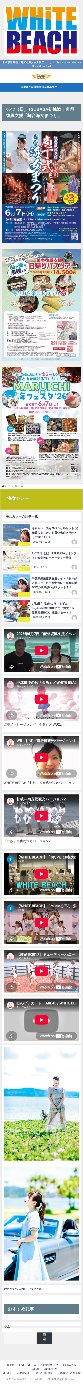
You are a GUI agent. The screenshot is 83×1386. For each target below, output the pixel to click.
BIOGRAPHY (68, 1365)
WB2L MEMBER (45, 1373)
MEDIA (32, 1365)
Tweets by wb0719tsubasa (23, 1289)
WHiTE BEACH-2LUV (44, 1369)
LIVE (22, 1365)
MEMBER (8, 1373)
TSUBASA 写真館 (70, 1373)
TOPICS (12, 1365)
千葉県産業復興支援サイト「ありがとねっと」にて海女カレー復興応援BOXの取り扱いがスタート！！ (54, 583)
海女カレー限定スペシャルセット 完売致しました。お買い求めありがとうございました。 (55, 532)
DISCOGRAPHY (48, 1365)
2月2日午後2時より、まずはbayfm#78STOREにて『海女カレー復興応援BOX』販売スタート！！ (54, 608)
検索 (7, 1326)
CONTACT (23, 1373)
